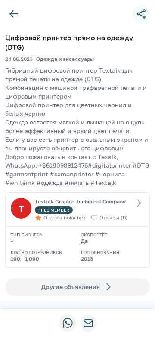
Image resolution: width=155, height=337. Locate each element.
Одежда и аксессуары (65, 59)
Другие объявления (70, 286)
